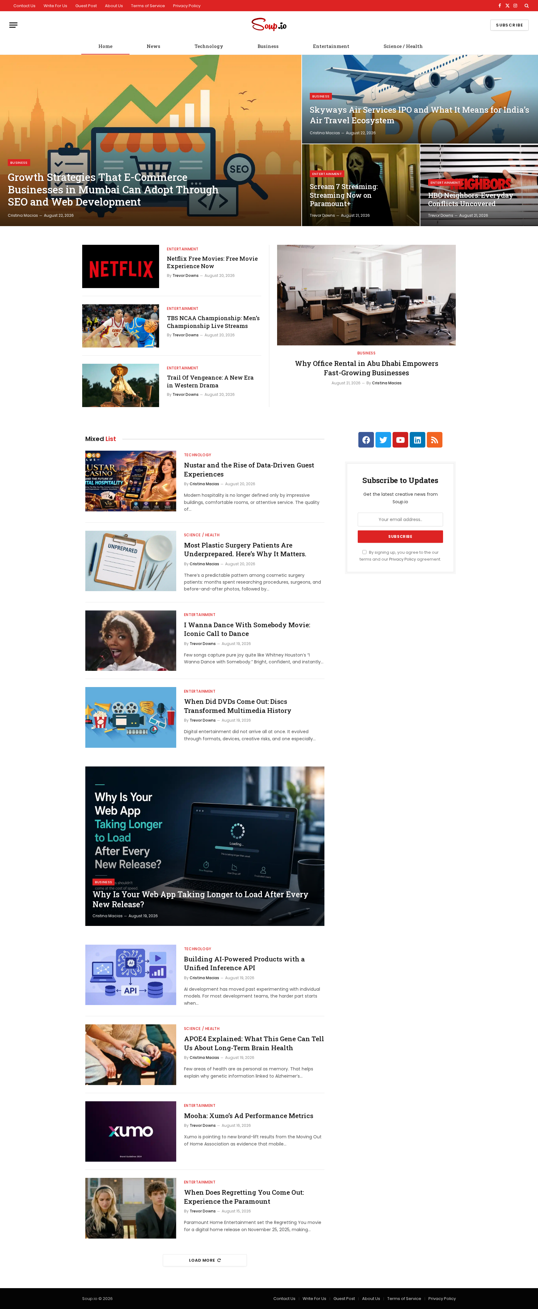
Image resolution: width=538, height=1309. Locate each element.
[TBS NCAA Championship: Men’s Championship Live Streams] (120, 326)
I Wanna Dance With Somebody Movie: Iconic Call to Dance (247, 629)
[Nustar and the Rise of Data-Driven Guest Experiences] (130, 481)
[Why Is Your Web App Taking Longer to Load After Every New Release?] (204, 846)
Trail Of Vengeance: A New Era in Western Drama (210, 381)
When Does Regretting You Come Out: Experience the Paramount (244, 1197)
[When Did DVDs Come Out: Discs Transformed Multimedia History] (130, 717)
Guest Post (86, 6)
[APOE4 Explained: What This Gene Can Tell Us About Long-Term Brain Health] (130, 1054)
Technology (209, 46)
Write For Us (55, 6)
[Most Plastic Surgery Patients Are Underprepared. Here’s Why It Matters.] (130, 561)
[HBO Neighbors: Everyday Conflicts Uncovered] (479, 185)
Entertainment (331, 46)
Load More (202, 1260)
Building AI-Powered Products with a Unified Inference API (244, 963)
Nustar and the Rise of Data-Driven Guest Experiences (249, 469)
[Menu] (13, 25)
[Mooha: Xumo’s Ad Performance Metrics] (130, 1131)
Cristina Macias (23, 215)
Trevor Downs (322, 215)
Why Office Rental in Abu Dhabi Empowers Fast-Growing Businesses (366, 368)
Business (268, 46)
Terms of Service (148, 6)
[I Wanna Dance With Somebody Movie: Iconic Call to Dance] (130, 640)
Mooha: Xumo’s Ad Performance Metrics (248, 1115)
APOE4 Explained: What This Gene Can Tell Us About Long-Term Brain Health (254, 1043)
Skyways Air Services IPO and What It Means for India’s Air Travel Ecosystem (419, 115)
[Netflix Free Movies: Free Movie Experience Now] (120, 266)
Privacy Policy (187, 6)
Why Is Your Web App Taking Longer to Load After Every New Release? (200, 899)
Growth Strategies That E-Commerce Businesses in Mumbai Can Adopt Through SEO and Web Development (113, 189)
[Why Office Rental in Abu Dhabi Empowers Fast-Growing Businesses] (366, 295)
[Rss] (434, 440)
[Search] (526, 5)
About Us (114, 6)
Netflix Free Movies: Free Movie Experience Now (212, 262)
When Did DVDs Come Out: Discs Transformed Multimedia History (237, 706)
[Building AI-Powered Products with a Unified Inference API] (130, 975)
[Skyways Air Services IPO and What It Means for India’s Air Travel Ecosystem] (420, 99)
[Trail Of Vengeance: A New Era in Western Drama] (120, 385)
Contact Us (24, 6)
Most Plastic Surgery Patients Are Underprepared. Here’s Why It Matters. (245, 549)
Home (105, 46)
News (153, 46)
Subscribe (509, 25)
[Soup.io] (269, 25)
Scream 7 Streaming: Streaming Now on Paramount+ (344, 195)
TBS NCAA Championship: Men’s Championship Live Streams (213, 321)
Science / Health (403, 46)
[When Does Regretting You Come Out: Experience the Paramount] (130, 1208)
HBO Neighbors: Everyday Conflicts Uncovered (470, 199)
